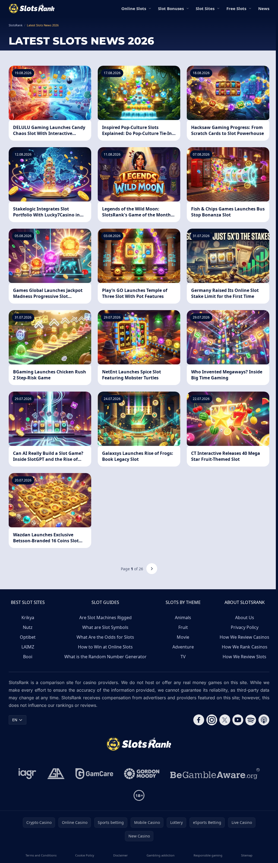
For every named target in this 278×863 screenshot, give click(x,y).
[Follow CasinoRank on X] (224, 719)
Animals (183, 618)
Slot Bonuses (171, 8)
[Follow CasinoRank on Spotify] (250, 719)
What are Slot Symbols (105, 627)
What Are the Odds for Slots (105, 637)
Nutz (28, 627)
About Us (244, 618)
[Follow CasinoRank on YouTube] (237, 719)
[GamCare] (94, 773)
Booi (27, 657)
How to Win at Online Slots (105, 647)
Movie (183, 637)
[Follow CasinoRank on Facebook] (198, 719)
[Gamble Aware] (215, 773)
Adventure (183, 647)
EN (14, 719)
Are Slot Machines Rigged (105, 618)
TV (183, 657)
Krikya (27, 618)
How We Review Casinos (244, 637)
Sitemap (246, 855)
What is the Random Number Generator (105, 657)
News (263, 8)
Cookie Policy (84, 855)
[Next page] (151, 568)
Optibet (28, 637)
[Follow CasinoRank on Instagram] (211, 719)
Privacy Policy (244, 627)
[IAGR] (27, 773)
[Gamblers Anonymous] (56, 773)
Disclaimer (120, 855)
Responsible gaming (208, 855)
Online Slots (133, 8)
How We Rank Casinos (244, 647)
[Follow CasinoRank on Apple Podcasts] (263, 719)
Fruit (183, 627)
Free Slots (236, 8)
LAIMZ (27, 647)
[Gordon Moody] (141, 773)
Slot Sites (205, 8)
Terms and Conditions (41, 855)
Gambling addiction (161, 855)
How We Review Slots (244, 657)
